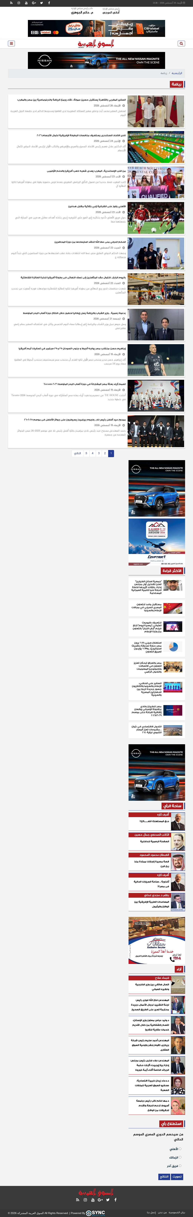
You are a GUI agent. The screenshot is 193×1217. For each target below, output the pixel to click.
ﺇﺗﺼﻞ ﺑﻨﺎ (151, 1213)
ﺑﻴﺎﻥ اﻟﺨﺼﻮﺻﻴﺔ (177, 1213)
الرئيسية (177, 73)
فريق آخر (173, 1165)
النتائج (164, 1176)
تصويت (177, 1176)
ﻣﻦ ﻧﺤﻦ (162, 1213)
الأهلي (174, 1149)
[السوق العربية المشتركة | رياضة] (96, 43)
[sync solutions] (95, 1213)
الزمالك (174, 1157)
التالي (77, 453)
